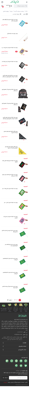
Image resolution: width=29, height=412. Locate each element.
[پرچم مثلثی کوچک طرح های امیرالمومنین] (23, 150)
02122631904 (20, 332)
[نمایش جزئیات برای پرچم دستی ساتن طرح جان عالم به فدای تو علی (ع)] (23, 234)
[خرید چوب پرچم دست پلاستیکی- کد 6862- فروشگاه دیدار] (23, 37)
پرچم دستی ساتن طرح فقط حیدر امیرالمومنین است (11, 245)
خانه (26, 11)
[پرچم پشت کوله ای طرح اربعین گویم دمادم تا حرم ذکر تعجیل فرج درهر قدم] (23, 121)
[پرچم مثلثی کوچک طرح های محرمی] (23, 136)
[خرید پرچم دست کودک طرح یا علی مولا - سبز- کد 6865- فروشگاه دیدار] (23, 192)
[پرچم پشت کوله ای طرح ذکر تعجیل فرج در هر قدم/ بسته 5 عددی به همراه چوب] (23, 93)
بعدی (10, 300)
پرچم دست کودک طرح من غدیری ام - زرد (10, 47)
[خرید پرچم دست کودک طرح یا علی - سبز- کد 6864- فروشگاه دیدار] (23, 206)
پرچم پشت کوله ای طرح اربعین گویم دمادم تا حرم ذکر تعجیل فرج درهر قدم (10, 118)
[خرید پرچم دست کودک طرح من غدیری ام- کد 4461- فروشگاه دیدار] (23, 51)
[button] (23, 54)
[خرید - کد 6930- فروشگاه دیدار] (23, 178)
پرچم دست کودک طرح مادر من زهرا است (10, 61)
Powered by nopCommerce (21, 385)
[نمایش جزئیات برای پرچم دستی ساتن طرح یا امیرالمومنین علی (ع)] (23, 262)
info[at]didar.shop (18, 334)
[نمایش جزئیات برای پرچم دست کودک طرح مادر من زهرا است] (23, 65)
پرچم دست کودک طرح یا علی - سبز (11, 202)
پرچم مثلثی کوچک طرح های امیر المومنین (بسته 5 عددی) (11, 147)
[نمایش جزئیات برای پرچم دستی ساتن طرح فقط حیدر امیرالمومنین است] (23, 248)
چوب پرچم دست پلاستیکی (12, 33)
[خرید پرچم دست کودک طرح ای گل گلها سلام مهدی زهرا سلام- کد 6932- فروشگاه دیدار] (23, 23)
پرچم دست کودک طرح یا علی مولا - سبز (10, 188)
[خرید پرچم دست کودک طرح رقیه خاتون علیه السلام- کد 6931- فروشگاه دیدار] (23, 164)
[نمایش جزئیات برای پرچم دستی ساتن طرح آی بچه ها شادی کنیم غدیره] (23, 290)
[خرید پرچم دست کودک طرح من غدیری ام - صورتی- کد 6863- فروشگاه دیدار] (23, 220)
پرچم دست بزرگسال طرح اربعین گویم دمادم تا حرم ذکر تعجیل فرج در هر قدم (10, 76)
